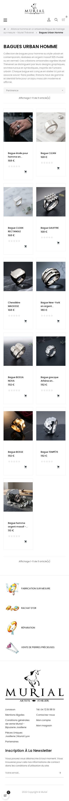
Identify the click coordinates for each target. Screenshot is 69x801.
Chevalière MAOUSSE (14, 304)
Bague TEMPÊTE (49, 452)
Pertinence (35, 90)
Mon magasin (44, 726)
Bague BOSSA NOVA (16, 379)
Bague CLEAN (48, 153)
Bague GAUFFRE (50, 228)
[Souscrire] (60, 773)
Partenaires (12, 742)
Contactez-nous (45, 715)
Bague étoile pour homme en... (18, 155)
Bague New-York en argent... (50, 304)
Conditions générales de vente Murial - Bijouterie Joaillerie (17, 724)
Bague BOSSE (15, 452)
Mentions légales (14, 715)
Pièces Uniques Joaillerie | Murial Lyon (17, 735)
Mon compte (43, 720)
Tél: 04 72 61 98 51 (45, 709)
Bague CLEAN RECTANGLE (15, 230)
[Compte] (48, 19)
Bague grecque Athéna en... (49, 379)
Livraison (10, 709)
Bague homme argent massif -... (18, 525)
